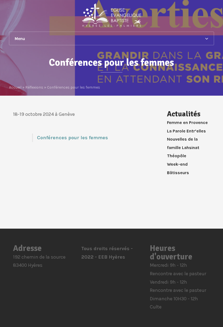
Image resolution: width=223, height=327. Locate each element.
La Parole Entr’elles (186, 131)
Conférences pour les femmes (72, 138)
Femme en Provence (187, 122)
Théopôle (176, 155)
